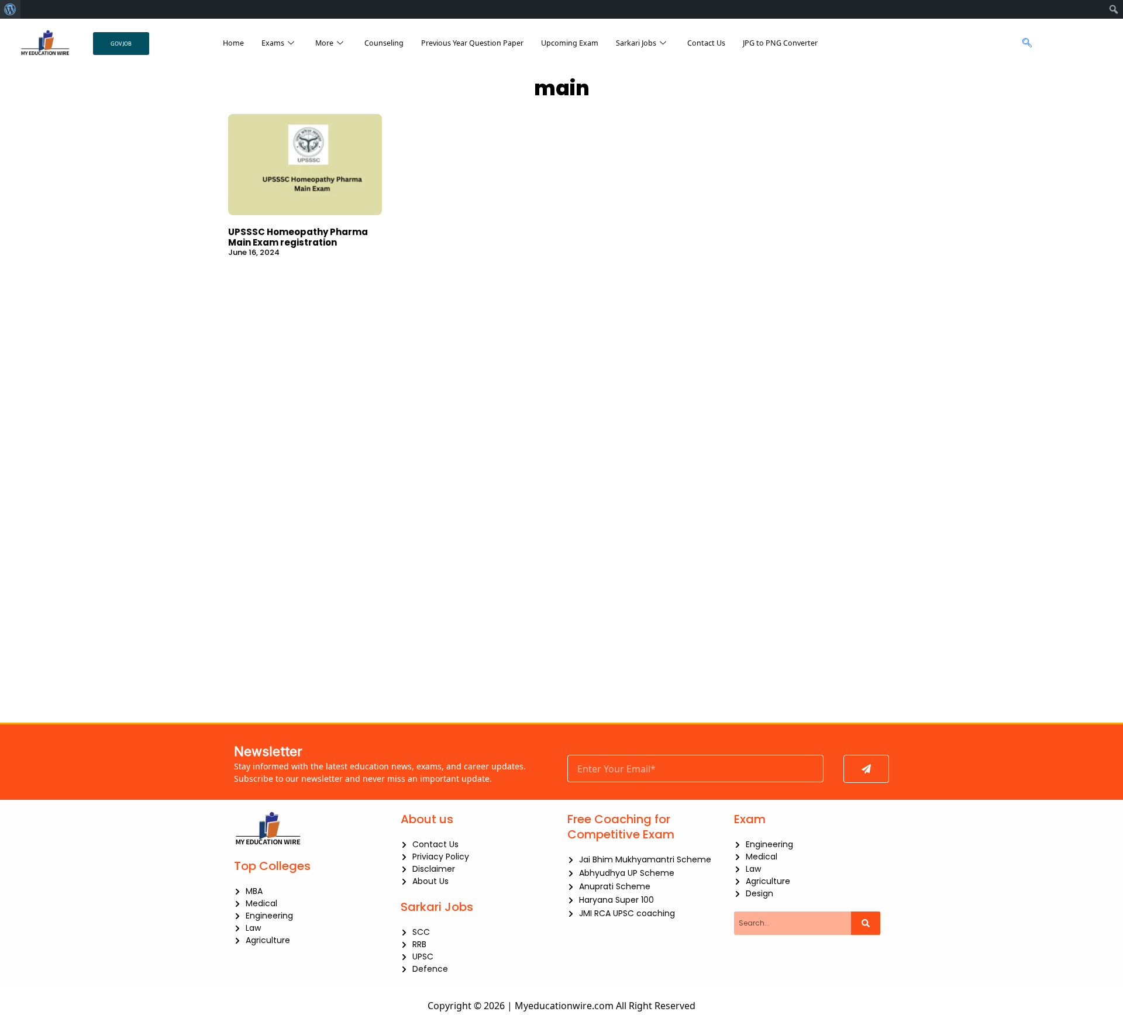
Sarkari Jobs (636, 43)
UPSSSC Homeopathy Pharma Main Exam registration (298, 237)
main (562, 88)
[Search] (865, 923)
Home (233, 43)
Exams (272, 43)
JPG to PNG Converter (780, 43)
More (324, 43)
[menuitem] (10, 9)
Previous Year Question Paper (472, 43)
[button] (1023, 43)
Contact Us (706, 43)
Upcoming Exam (569, 43)
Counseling (384, 43)
